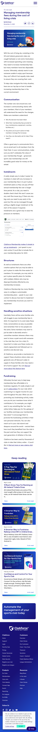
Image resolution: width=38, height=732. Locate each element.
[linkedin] (13, 710)
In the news (23, 676)
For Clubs (5, 673)
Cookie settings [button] (9, 726)
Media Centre (6, 656)
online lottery (13, 389)
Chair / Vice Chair (25, 647)
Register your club (7, 662)
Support (4, 641)
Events (4, 688)
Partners (22, 685)
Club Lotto (5, 679)
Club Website (6, 682)
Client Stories (23, 641)
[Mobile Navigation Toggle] (35, 3)
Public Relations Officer (26, 659)
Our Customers (24, 644)
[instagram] (7, 710)
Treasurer (22, 650)
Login (3, 644)
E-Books (22, 679)
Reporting (5, 691)
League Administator (26, 662)
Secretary (22, 653)
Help (21, 688)
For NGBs (5, 697)
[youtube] (16, 710)
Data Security (6, 659)
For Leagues (5, 694)
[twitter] (10, 710)
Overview (22, 638)
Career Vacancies (7, 653)
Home (4, 638)
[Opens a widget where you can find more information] (31, 729)
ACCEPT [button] (21, 726)
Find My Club (6, 647)
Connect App (6, 685)
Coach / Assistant (25, 656)
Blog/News (23, 673)
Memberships (6, 676)
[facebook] (3, 710)
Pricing (4, 650)
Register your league (8, 665)
